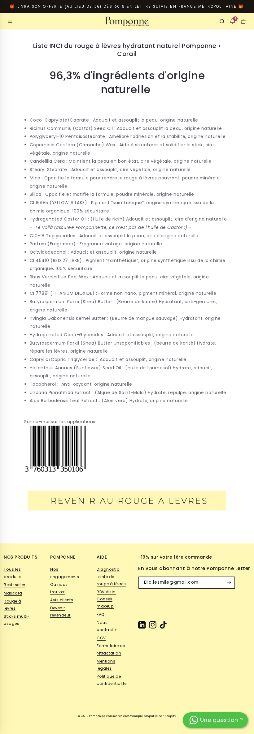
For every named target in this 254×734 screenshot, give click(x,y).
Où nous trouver (59, 588)
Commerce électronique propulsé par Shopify (141, 716)
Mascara (13, 593)
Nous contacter (107, 626)
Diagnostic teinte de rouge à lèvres (111, 576)
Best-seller (14, 584)
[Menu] (10, 21)
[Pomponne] (126, 21)
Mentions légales (106, 665)
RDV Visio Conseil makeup (106, 599)
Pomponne (97, 716)
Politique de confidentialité (112, 680)
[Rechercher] (222, 21)
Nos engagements (64, 573)
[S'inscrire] (229, 582)
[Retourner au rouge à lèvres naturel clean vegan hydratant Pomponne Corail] (127, 527)
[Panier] (243, 21)
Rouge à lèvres (12, 605)
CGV (101, 638)
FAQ (101, 614)
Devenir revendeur (60, 611)
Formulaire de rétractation (111, 649)
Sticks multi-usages (17, 620)
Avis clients (61, 600)
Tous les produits (12, 573)
